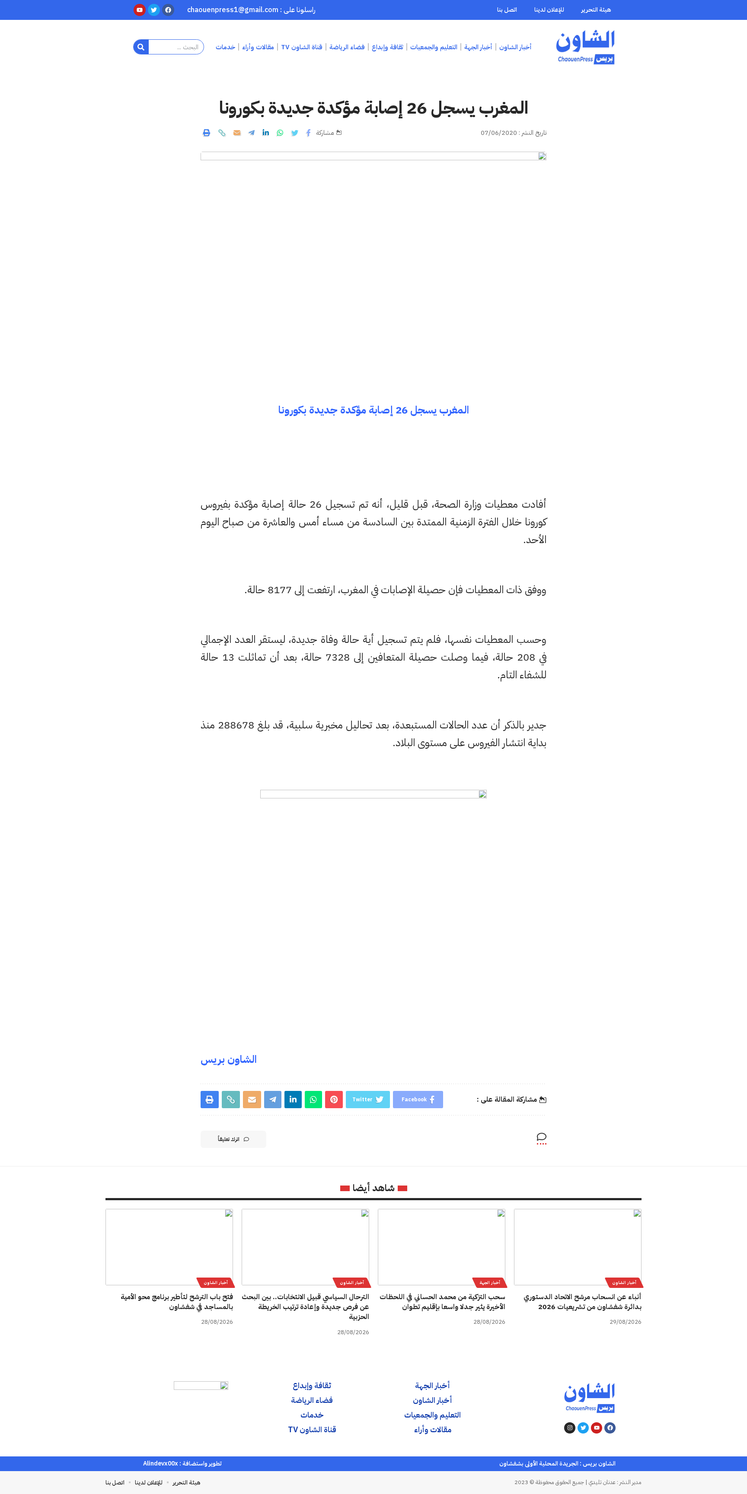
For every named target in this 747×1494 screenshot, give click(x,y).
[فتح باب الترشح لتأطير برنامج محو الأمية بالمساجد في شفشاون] (169, 1247)
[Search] (141, 47)
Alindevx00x (160, 1463)
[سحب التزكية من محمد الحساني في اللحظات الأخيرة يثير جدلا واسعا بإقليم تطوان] (441, 1247)
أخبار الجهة (489, 1282)
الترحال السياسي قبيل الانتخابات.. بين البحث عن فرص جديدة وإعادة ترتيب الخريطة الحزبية (305, 1307)
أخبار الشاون (624, 1282)
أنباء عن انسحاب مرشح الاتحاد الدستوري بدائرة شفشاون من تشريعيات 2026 (583, 1302)
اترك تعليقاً (228, 1139)
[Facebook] (610, 1428)
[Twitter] (583, 1428)
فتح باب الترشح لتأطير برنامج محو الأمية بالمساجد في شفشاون (177, 1302)
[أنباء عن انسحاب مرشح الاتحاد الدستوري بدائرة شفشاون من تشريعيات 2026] (578, 1247)
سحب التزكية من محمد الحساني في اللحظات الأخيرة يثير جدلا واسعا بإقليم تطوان (442, 1302)
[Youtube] (596, 1428)
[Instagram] (569, 1428)
